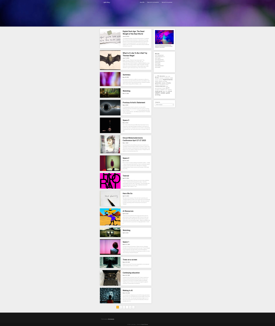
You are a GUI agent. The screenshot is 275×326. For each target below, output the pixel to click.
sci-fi (167, 88)
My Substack (111, 319)
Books (157, 78)
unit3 (168, 93)
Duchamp (156, 79)
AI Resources (128, 211)
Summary (126, 75)
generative (158, 83)
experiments (168, 79)
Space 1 (126, 242)
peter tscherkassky (158, 88)
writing (157, 95)
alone (167, 76)
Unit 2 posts (157, 62)
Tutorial (126, 176)
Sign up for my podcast (167, 2)
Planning (163, 88)
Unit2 (163, 93)
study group (158, 91)
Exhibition (160, 79)
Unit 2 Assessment (159, 59)
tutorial (170, 91)
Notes (167, 86)
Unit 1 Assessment (159, 55)
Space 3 (126, 120)
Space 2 (126, 158)
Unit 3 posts (157, 67)
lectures (167, 84)
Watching (126, 91)
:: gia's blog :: (107, 2)
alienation (162, 76)
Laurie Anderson (162, 84)
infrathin (168, 83)
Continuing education (131, 273)
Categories (157, 102)
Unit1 (157, 93)
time (166, 91)
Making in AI (128, 290)
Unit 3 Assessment (159, 65)
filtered (160, 81)
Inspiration (157, 84)
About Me (142, 2)
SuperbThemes (144, 324)
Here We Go (127, 193)
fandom (156, 81)
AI (158, 76)
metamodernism (160, 86)
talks (164, 91)
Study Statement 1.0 (159, 56)
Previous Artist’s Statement (134, 103)
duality (171, 78)
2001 (156, 76)
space (166, 89)
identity (164, 83)
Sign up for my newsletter (153, 2)
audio (169, 76)
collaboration (161, 78)
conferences (167, 78)
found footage (164, 81)
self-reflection (157, 89)
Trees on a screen (130, 260)
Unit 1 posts (157, 58)
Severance (162, 89)
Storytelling (170, 89)
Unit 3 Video (157, 64)
